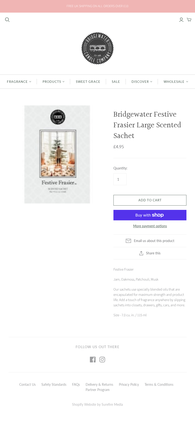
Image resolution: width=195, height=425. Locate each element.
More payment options (150, 226)
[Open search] (7, 19)
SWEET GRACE (88, 82)
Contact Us (27, 384)
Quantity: (120, 168)
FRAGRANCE (17, 82)
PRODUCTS (52, 82)
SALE (116, 82)
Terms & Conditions (159, 384)
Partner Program (98, 390)
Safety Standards (53, 384)
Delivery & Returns (99, 384)
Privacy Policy (129, 384)
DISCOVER (140, 82)
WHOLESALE (174, 82)
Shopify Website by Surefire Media (97, 404)
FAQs (76, 384)
